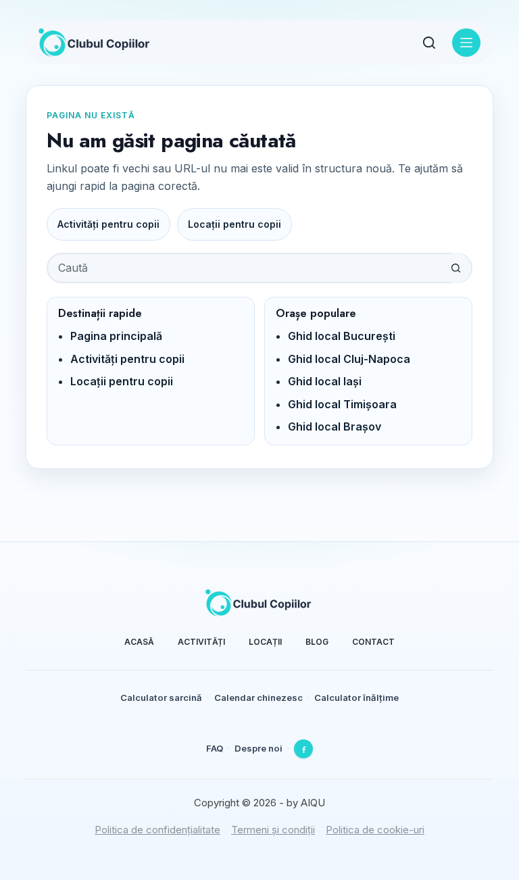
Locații (265, 642)
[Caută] (429, 42)
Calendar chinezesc (258, 697)
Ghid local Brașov (334, 426)
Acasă (139, 642)
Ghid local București (341, 336)
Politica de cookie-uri (375, 829)
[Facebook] (303, 748)
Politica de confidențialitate (157, 829)
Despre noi (258, 748)
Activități (201, 642)
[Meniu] (466, 42)
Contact (373, 642)
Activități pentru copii (108, 224)
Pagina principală (116, 336)
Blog (316, 642)
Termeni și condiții (273, 829)
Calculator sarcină (161, 697)
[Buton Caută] (456, 268)
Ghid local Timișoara (342, 404)
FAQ (214, 748)
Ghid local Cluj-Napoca (349, 359)
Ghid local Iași (325, 381)
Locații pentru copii (234, 224)
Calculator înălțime (356, 697)
